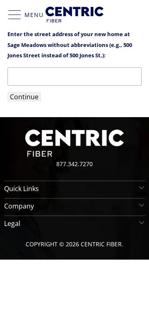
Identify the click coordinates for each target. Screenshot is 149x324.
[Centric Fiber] (74, 14)
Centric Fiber (101, 244)
